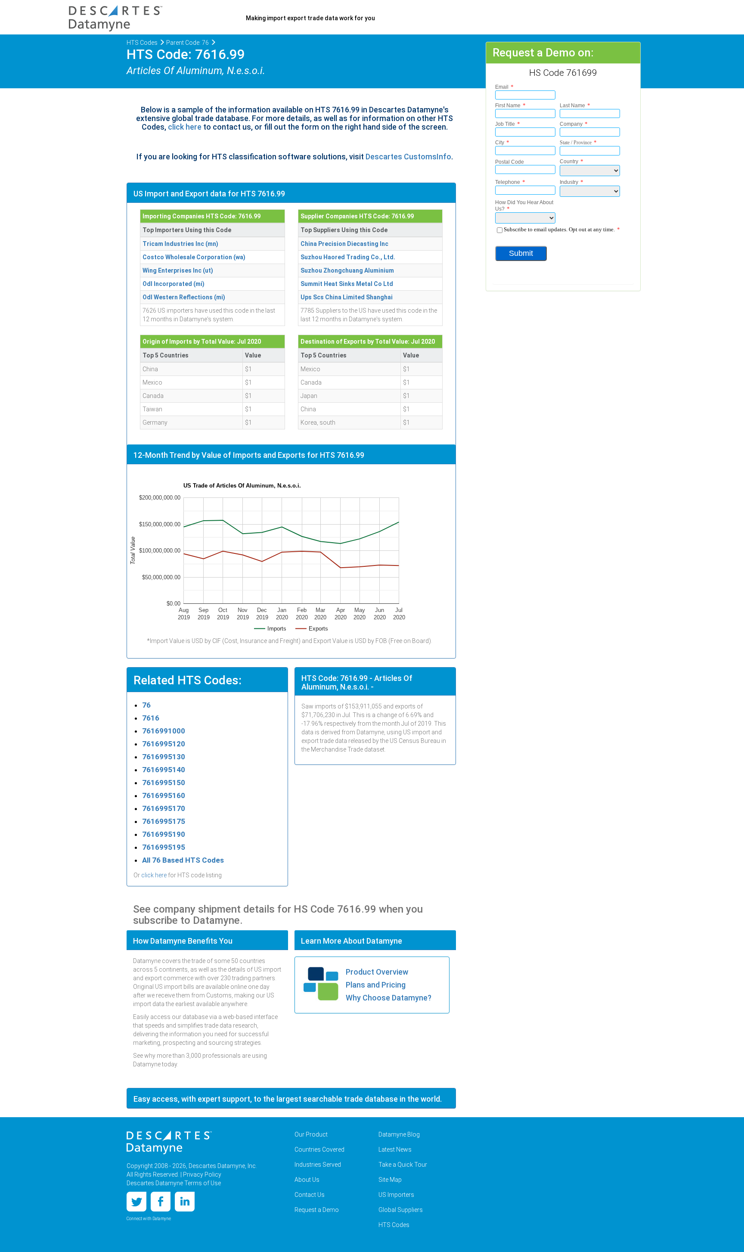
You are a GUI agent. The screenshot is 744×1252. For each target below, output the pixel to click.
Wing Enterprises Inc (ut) (178, 270)
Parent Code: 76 (187, 42)
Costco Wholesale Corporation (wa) (194, 257)
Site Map (390, 1179)
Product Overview (377, 971)
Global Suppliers (400, 1209)
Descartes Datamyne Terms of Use (174, 1183)
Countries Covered (319, 1149)
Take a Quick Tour (402, 1164)
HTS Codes (142, 42)
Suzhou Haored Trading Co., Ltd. (348, 257)
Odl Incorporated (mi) (174, 283)
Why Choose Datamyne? (388, 997)
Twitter (136, 1202)
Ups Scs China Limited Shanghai (347, 297)
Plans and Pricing (376, 984)
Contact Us (309, 1194)
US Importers (396, 1194)
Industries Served (317, 1164)
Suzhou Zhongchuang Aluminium (347, 270)
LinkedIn (185, 1202)
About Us (306, 1179)
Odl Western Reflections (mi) (184, 297)
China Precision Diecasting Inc (344, 243)
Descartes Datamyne (169, 1142)
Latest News (395, 1149)
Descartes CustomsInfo (408, 156)
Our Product (311, 1134)
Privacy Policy (202, 1174)
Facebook (160, 1202)
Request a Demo (316, 1209)
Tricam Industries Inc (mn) (180, 243)
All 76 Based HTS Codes (183, 860)
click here (185, 126)
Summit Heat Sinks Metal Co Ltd (347, 283)
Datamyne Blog (399, 1134)
